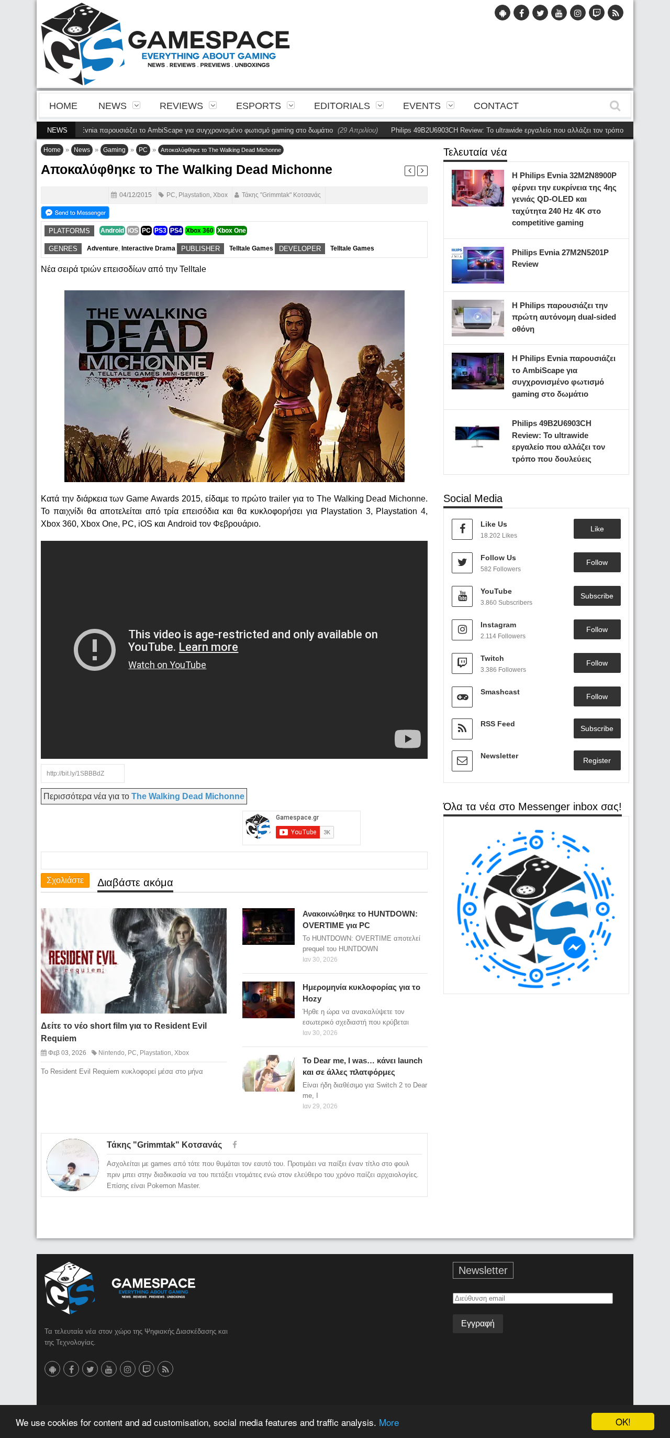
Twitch (492, 658)
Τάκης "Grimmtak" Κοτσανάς (281, 195)
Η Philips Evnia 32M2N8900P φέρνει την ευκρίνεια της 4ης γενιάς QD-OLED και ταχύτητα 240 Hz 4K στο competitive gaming (564, 199)
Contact (496, 106)
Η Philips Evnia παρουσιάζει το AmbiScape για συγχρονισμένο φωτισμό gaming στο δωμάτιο (155, 130)
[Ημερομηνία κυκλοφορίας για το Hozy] (284, 992)
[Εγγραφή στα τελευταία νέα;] (75, 211)
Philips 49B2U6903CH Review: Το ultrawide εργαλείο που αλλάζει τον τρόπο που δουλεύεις (493, 130)
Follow (597, 562)
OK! (623, 1421)
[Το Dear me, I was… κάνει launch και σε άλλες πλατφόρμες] (284, 1065)
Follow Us (498, 557)
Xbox (220, 195)
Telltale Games (251, 248)
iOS (133, 230)
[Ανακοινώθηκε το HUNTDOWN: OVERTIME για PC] (284, 918)
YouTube (496, 591)
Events (422, 106)
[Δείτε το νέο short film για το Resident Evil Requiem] (209, 924)
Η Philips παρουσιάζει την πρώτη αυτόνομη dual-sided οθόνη (564, 317)
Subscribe (596, 596)
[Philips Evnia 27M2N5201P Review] (493, 257)
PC (143, 150)
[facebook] (234, 1145)
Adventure (102, 248)
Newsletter (499, 755)
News (112, 106)
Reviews (181, 106)
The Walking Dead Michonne (187, 796)
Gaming (114, 150)
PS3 (160, 230)
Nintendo (111, 1052)
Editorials (342, 106)
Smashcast (500, 692)
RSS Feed (498, 724)
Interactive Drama (148, 248)
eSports (258, 106)
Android (112, 230)
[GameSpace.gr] (119, 1288)
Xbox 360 (200, 230)
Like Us (494, 524)
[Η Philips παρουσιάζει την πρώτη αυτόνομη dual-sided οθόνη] (493, 310)
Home (63, 106)
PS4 (176, 230)
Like (597, 529)
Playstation (194, 195)
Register (597, 760)
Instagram (498, 624)
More (389, 1422)
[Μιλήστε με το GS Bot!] (536, 908)
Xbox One (231, 230)
